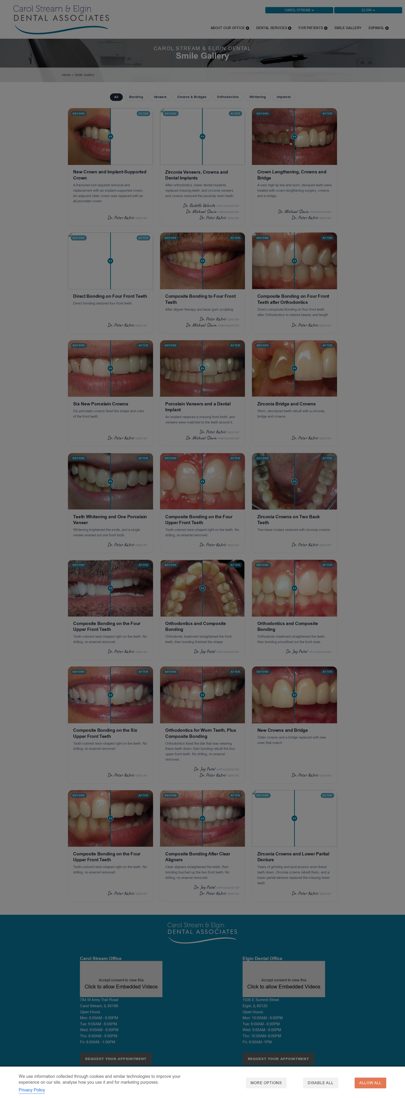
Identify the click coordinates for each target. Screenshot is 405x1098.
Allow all (370, 1083)
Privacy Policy (32, 1090)
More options (266, 1083)
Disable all (321, 1083)
